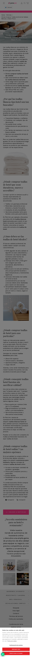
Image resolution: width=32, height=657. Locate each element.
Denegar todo (16, 649)
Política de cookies (12, 641)
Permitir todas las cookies (15, 653)
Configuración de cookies (16, 645)
